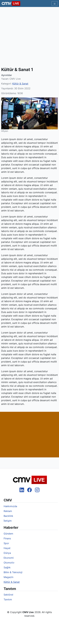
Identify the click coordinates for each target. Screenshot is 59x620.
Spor (6, 543)
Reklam (8, 511)
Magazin (8, 577)
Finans (7, 538)
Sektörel (8, 594)
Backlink (8, 515)
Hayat (7, 548)
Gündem (8, 533)
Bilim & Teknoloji (13, 572)
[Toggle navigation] (54, 3)
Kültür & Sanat (20, 83)
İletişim (8, 520)
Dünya (7, 552)
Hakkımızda (10, 506)
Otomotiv (9, 562)
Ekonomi (9, 557)
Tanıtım (8, 599)
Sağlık (7, 567)
